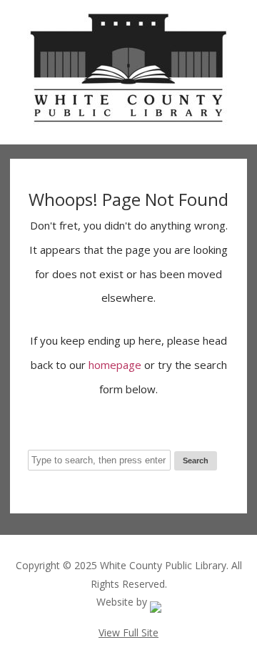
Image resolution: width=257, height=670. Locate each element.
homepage (115, 365)
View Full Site (128, 632)
